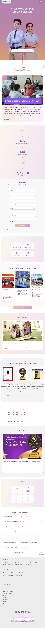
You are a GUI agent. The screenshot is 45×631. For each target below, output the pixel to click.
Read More (6, 119)
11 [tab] (21, 395)
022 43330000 (14, 580)
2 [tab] (9, 395)
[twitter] (19, 612)
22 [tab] (35, 395)
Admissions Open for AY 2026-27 (22, 51)
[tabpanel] (22, 30)
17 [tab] (29, 395)
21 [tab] (34, 395)
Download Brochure (8, 591)
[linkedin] (22, 612)
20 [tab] (33, 395)
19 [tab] (31, 395)
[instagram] (26, 612)
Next (41, 335)
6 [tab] (14, 395)
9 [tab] (18, 395)
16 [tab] (27, 395)
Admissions (6, 597)
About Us (5, 587)
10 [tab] (20, 395)
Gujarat (27, 562)
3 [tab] (10, 395)
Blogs (4, 603)
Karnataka (32, 562)
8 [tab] (17, 395)
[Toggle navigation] (41, 1)
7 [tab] (16, 395)
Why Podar (5, 589)
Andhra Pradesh (7, 562)
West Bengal (29, 564)
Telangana (22, 564)
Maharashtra (11, 564)
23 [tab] (37, 395)
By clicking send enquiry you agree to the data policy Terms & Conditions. (22, 229)
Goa (24, 562)
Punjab (17, 564)
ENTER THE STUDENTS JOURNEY (22, 307)
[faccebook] (15, 612)
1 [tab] (8, 395)
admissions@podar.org (17, 578)
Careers (5, 595)
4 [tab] (12, 395)
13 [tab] (23, 395)
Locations (5, 599)
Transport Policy (7, 593)
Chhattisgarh (18, 562)
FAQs (4, 601)
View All (22, 398)
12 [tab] (22, 395)
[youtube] (29, 612)
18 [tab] (30, 395)
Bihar (13, 562)
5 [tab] (13, 395)
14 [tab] (25, 395)
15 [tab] (26, 395)
